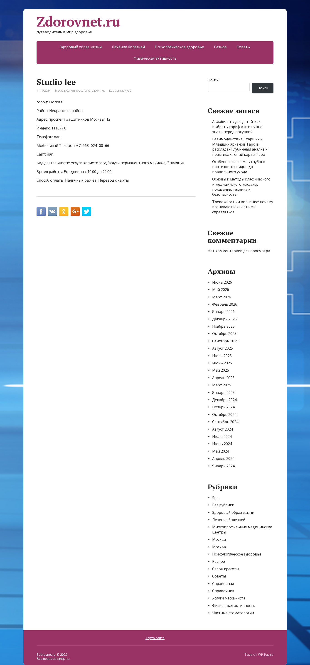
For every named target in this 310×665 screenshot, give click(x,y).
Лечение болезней (128, 46)
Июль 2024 (222, 436)
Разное (220, 46)
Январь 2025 (223, 392)
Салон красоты (76, 91)
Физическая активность (155, 58)
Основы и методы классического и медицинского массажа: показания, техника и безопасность (241, 187)
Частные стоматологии (233, 612)
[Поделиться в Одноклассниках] (63, 211)
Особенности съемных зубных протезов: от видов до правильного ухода (239, 166)
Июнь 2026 (222, 282)
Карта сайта (155, 638)
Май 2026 (220, 289)
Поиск (213, 80)
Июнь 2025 (222, 363)
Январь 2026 (223, 311)
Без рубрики (223, 504)
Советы (243, 46)
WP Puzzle (265, 654)
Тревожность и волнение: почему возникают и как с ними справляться (242, 206)
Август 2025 (222, 348)
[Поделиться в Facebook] (41, 211)
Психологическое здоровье (179, 46)
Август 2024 (222, 429)
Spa (215, 497)
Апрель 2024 (223, 458)
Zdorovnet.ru (78, 21)
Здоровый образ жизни (81, 46)
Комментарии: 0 (120, 91)
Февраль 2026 (224, 304)
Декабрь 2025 (224, 319)
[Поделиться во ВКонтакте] (52, 211)
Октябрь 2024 (224, 414)
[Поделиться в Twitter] (86, 211)
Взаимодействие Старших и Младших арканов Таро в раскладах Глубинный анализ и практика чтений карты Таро (240, 146)
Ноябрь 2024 (223, 406)
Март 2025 (221, 384)
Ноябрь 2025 (223, 326)
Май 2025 (220, 370)
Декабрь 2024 (224, 399)
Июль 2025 (222, 355)
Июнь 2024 (222, 443)
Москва (60, 91)
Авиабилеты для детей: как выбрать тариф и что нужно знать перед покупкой (237, 126)
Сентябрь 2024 (225, 421)
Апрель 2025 (223, 377)
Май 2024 (220, 451)
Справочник (96, 91)
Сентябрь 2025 (225, 341)
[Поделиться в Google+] (75, 211)
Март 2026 (221, 297)
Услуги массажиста (228, 598)
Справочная (223, 583)
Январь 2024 (223, 465)
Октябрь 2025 (224, 333)
